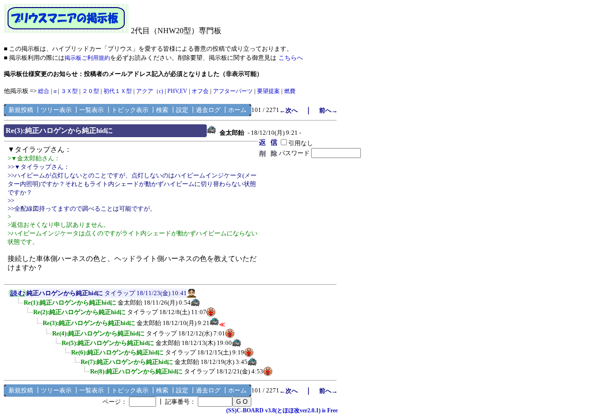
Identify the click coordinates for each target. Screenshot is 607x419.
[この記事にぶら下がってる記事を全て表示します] (19, 305)
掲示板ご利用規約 (87, 58)
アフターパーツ (233, 91)
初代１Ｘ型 (117, 91)
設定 (182, 109)
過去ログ (208, 109)
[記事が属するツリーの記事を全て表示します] (18, 295)
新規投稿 (21, 109)
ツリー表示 (56, 109)
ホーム (237, 109)
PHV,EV (177, 91)
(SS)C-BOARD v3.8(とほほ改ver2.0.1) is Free (282, 410)
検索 (162, 109)
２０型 (90, 91)
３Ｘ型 (69, 91)
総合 (43, 91)
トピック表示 (129, 109)
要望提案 (268, 91)
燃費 (289, 91)
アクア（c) (149, 91)
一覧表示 (91, 109)
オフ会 (200, 91)
